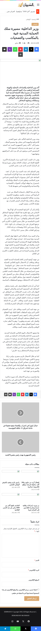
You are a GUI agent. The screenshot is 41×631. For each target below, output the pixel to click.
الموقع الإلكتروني (34, 580)
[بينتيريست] (20, 49)
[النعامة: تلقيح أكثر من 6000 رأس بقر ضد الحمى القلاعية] (11, 498)
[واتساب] (15, 49)
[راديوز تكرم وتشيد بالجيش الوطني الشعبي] (11, 475)
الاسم (37, 560)
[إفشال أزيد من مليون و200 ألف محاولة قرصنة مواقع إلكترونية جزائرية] (30, 475)
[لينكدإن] (26, 49)
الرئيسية (34, 19)
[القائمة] (38, 5)
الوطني (28, 19)
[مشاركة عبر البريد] (4, 49)
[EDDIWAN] (26, 4)
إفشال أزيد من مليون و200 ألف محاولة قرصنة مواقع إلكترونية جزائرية (30, 485)
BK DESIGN (25, 615)
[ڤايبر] (10, 49)
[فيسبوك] (36, 49)
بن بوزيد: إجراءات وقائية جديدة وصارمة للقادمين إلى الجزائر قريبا (31, 508)
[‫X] (31, 49)
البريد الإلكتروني (33, 570)
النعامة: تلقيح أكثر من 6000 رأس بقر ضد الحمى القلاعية (11, 508)
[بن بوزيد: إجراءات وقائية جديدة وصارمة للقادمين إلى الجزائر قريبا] (30, 498)
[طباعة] (20, 54)
